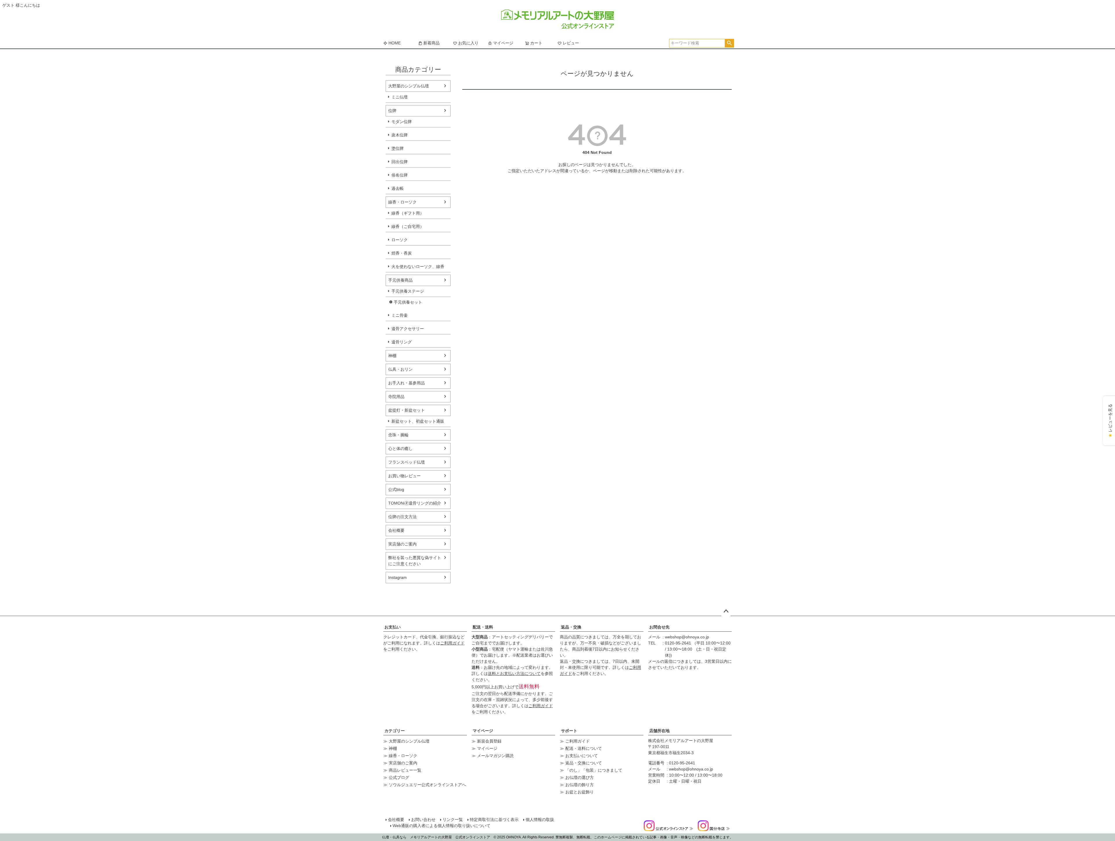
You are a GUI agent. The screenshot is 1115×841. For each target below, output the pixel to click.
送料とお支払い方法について (514, 673)
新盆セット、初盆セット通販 (417, 421)
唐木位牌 (399, 135)
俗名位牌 (399, 175)
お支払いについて (581, 755)
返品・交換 (571, 627)
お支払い (392, 627)
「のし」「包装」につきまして (593, 770)
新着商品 (431, 43)
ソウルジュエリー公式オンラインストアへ (427, 784)
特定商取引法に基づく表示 (494, 819)
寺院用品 (396, 396)
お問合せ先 (659, 627)
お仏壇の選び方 (579, 777)
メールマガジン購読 (495, 755)
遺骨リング (401, 342)
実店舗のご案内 (402, 544)
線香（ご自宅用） (407, 226)
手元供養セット (408, 302)
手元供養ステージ (407, 291)
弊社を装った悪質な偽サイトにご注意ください (414, 560)
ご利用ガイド (452, 643)
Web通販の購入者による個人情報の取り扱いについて (441, 825)
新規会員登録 (489, 741)
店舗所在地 (659, 730)
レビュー (571, 43)
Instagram (397, 577)
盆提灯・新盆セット (406, 410)
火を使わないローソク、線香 (417, 266)
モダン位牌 (401, 121)
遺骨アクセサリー (407, 328)
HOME (395, 43)
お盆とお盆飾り (579, 792)
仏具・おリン (400, 369)
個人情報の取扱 (540, 819)
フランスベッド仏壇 (406, 462)
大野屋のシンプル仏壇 (408, 86)
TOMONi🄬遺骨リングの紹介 (414, 503)
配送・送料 (483, 627)
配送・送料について (583, 748)
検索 (729, 43)
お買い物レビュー (404, 475)
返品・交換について (583, 763)
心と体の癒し (400, 448)
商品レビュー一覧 (405, 770)
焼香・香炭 (401, 253)
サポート (569, 730)
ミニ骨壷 (399, 315)
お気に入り (468, 43)
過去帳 (397, 188)
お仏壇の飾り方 (579, 784)
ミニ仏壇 (399, 97)
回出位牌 (399, 161)
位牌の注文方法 (402, 516)
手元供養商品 (400, 280)
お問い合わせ (423, 819)
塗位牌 (397, 148)
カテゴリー (394, 730)
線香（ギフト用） (407, 213)
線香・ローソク (402, 202)
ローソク (399, 239)
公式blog (396, 489)
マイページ (503, 43)
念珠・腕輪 (398, 435)
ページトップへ (726, 611)
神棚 (392, 355)
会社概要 (396, 530)
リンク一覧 (453, 819)
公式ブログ (399, 777)
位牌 (392, 110)
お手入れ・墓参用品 (406, 383)
